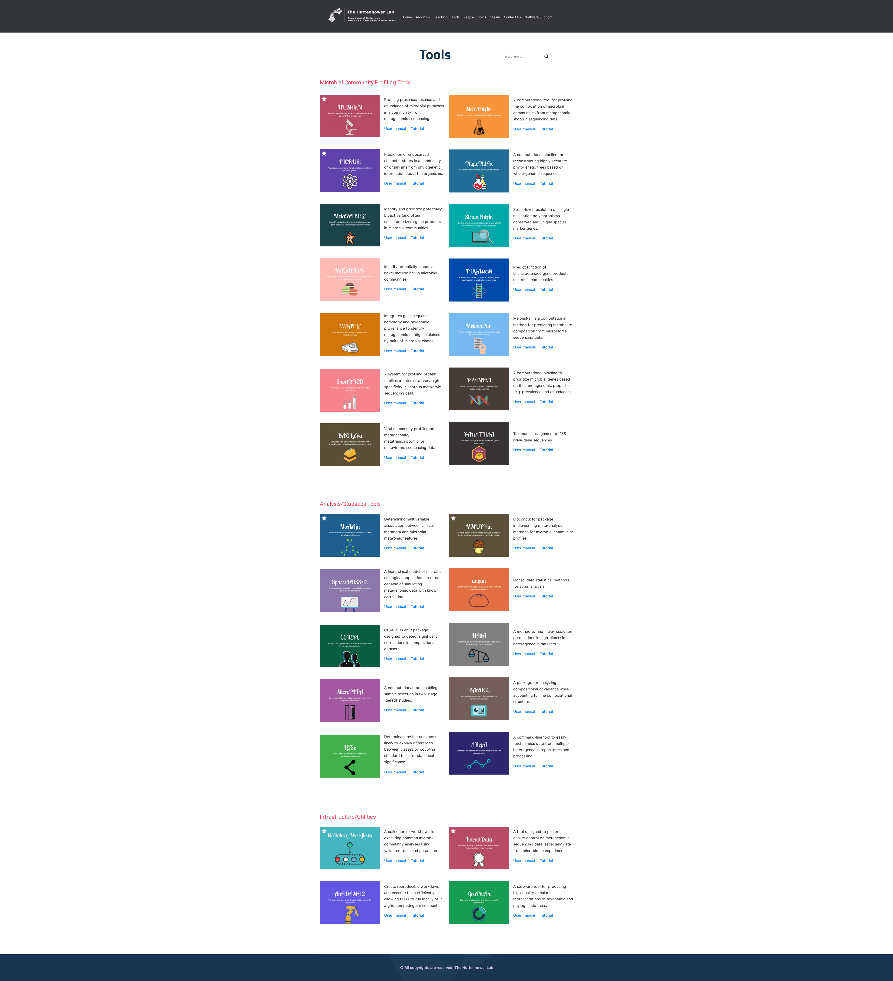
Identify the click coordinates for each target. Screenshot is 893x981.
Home (407, 17)
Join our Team (489, 17)
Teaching (441, 17)
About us (423, 17)
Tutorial (417, 128)
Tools (456, 17)
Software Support (538, 17)
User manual (395, 128)
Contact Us (512, 17)
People (468, 17)
